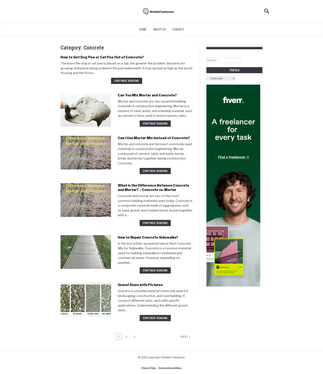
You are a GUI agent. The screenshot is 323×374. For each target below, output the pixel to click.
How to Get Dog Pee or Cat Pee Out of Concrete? (102, 57)
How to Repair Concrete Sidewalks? (148, 237)
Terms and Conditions (170, 367)
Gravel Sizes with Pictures (140, 285)
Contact (178, 29)
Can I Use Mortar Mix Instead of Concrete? (154, 138)
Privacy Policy (148, 367)
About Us (159, 29)
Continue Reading (126, 80)
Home (143, 29)
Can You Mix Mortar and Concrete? (147, 95)
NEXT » (185, 336)
